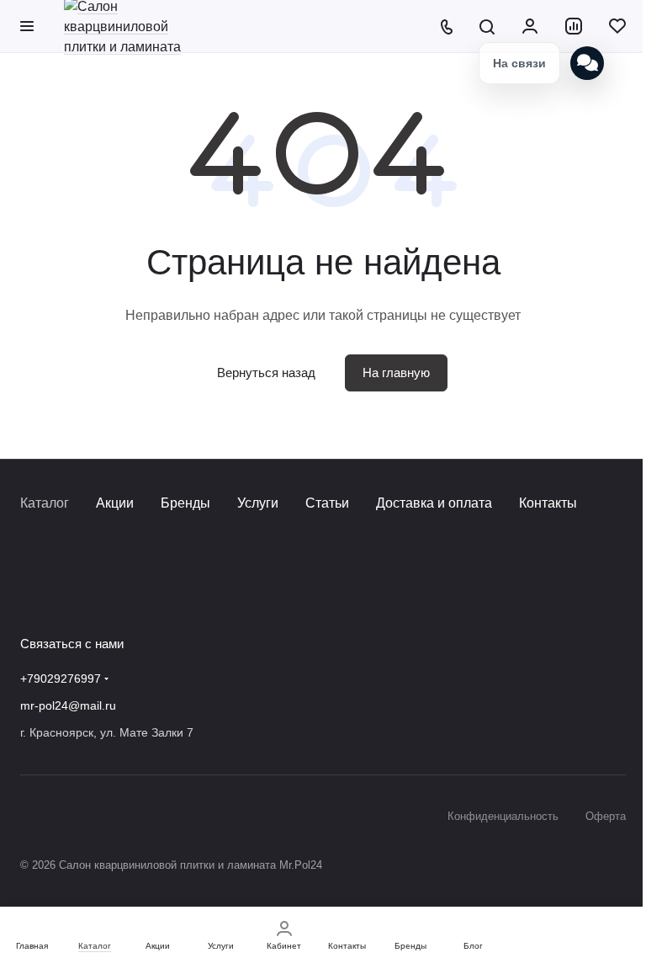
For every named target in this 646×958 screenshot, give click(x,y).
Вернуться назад (266, 372)
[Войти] (530, 26)
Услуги (257, 503)
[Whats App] (131, 591)
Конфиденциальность (503, 816)
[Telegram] (64, 591)
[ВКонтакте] (30, 591)
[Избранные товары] (617, 26)
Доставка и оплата (434, 503)
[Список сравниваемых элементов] (573, 26)
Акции (115, 503)
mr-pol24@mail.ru (68, 705)
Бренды (185, 503)
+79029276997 (60, 678)
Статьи (327, 503)
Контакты (548, 503)
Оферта (605, 816)
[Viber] (97, 591)
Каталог (44, 503)
